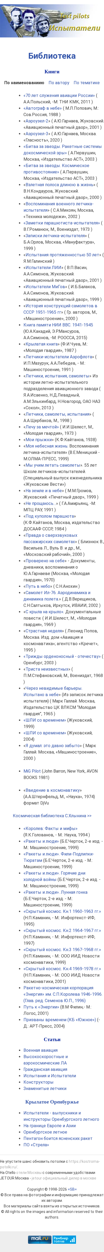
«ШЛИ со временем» (44, 720)
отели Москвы (29, 1172)
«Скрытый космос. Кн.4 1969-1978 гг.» (62, 968)
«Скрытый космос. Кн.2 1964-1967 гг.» (62, 930)
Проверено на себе (45, 560)
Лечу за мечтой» (42, 426)
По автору (59, 82)
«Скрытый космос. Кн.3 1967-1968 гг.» (62, 949)
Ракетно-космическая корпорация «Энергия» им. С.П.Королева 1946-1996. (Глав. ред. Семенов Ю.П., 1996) (62, 994)
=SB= (72, 1189)
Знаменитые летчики (44, 1088)
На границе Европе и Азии (49, 1125)
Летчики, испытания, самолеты (57, 375)
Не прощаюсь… (41, 503)
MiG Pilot (32, 771)
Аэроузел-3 (37, 133)
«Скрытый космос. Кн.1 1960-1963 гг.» (62, 911)
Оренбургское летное (45, 1132)
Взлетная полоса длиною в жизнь (59, 184)
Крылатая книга (42, 344)
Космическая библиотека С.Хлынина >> (52, 815)
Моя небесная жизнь (46, 446)
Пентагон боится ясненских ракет (58, 1138)
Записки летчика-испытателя (55, 235)
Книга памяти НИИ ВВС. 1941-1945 (58, 324)
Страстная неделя (44, 630)
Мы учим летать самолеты (53, 465)
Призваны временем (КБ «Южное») (59, 1019)
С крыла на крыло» (44, 611)
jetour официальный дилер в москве (64, 1178)
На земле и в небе (44, 490)
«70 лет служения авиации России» (59, 95)
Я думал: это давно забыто (53, 745)
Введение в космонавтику (53, 790)
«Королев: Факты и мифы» (50, 828)
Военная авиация (40, 1050)
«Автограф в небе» (42, 108)
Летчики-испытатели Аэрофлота (59, 356)
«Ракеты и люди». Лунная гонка (55, 892)
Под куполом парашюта (50, 516)
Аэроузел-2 (37, 121)
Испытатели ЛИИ (43, 267)
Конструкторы (38, 1082)
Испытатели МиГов (45, 286)
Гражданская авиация (45, 1069)
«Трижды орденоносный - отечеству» (62, 656)
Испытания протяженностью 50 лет (62, 254)
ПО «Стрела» (36, 1144)
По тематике (87, 82)
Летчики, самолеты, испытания (57, 414)
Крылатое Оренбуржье (52, 1102)
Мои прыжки (39, 439)
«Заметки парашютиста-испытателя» (61, 222)
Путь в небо (38, 586)
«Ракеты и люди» (41, 841)
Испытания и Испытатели (49, 1075)
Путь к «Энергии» (41, 1007)
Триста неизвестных (47, 669)
